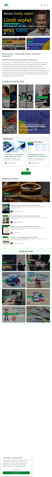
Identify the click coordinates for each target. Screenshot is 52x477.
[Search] (44, 5)
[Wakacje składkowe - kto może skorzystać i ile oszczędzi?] (9, 96)
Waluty (4, 41)
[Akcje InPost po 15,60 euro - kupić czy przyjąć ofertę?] (26, 96)
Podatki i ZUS (7, 98)
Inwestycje (23, 98)
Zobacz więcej (26, 173)
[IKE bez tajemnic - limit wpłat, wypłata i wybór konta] (26, 23)
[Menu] (41, 5)
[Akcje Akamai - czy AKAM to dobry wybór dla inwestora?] (38, 297)
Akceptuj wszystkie (16, 472)
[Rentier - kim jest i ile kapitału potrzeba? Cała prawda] (38, 280)
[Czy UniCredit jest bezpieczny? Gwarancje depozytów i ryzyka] (34, 122)
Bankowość (30, 41)
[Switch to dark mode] (47, 5)
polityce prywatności (21, 466)
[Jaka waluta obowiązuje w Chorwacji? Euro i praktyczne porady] (38, 314)
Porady (4, 262)
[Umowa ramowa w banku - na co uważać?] (14, 280)
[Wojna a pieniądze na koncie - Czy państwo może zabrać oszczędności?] (14, 297)
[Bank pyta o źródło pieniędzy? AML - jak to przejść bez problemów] (38, 263)
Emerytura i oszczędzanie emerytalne (11, 23)
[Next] (27, 169)
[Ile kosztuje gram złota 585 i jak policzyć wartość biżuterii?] (26, 192)
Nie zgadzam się (16, 469)
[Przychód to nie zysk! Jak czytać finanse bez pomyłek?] (14, 263)
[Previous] (24, 169)
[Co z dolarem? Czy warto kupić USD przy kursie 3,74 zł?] (9, 122)
